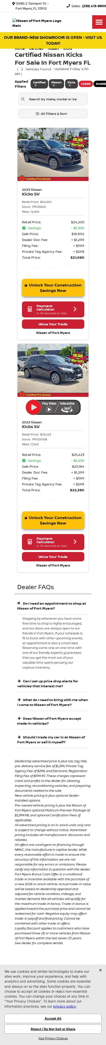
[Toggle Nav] (99, 22)
